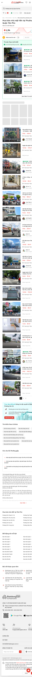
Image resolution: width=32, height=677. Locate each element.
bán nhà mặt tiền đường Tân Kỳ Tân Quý (13, 434)
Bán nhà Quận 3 (6, 539)
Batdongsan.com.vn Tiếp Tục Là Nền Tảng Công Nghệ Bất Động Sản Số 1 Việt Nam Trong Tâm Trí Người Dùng (14, 572)
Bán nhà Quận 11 (6, 549)
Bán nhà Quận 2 (27, 536)
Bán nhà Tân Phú (6, 556)
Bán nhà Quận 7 (6, 544)
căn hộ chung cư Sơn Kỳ (9, 428)
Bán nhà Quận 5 (6, 541)
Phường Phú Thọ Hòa (8, 517)
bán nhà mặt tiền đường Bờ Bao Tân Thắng (14, 438)
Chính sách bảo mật (21, 662)
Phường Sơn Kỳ (7, 522)
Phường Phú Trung (8, 525)
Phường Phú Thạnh (8, 515)
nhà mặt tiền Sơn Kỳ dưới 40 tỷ (11, 444)
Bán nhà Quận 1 (6, 536)
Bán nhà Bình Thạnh (7, 554)
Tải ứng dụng (19, 2)
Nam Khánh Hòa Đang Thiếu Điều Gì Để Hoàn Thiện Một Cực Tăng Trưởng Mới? (14, 586)
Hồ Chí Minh (8, 18)
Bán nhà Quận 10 (27, 546)
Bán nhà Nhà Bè (6, 559)
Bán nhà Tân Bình (27, 554)
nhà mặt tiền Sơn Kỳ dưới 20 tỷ (11, 441)
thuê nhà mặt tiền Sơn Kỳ (10, 431)
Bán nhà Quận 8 (27, 544)
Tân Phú (15, 18)
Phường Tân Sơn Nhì (8, 520)
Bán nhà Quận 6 (27, 541)
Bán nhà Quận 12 (27, 549)
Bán (3, 18)
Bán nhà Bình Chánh (7, 551)
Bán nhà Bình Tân (27, 551)
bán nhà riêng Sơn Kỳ (24, 428)
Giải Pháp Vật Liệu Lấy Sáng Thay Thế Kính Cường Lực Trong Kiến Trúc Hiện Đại (14, 579)
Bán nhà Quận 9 (6, 546)
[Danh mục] (2, 2)
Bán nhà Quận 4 (27, 539)
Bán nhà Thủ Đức (27, 556)
